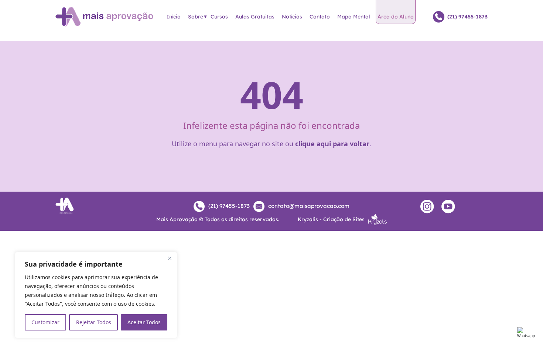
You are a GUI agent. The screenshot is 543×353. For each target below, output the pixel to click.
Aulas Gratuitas (254, 16)
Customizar (45, 322)
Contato (320, 16)
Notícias (292, 16)
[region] (96, 295)
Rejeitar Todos (93, 322)
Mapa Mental (353, 16)
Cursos (219, 16)
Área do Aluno (396, 16)
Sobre (195, 16)
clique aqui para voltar (332, 143)
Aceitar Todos (144, 322)
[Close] (169, 258)
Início (174, 16)
